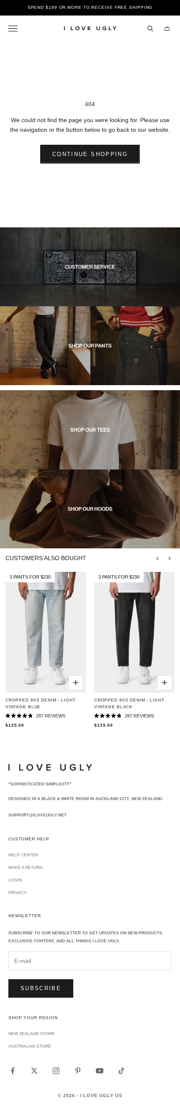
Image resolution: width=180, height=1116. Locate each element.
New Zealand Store (31, 1033)
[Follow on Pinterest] (78, 1070)
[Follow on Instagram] (56, 1070)
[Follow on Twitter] (34, 1070)
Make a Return (25, 867)
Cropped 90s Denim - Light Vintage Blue (40, 703)
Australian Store (29, 1046)
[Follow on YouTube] (99, 1070)
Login (15, 880)
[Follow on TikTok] (121, 1070)
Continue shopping (90, 154)
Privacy (17, 892)
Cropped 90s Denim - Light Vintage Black (129, 703)
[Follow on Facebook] (12, 1070)
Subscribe (41, 988)
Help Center (23, 855)
